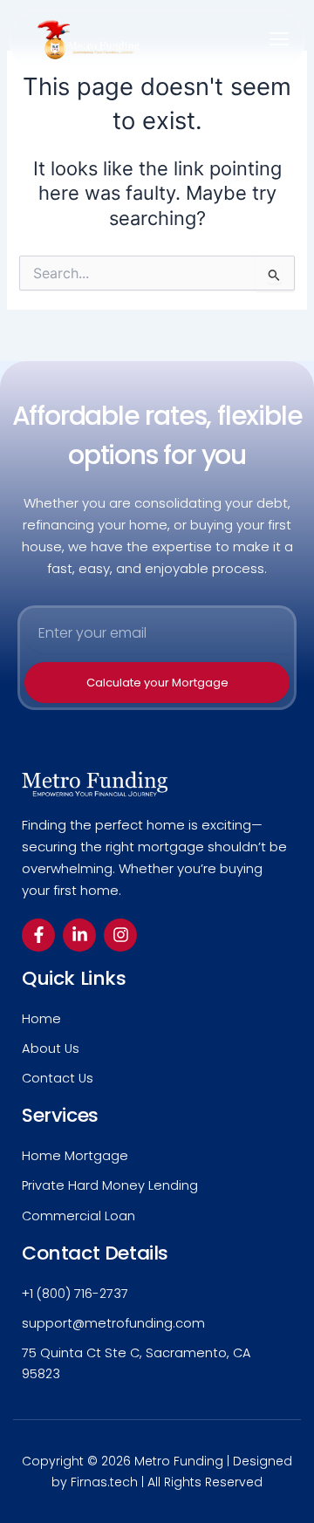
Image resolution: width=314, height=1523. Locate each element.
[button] (279, 39)
